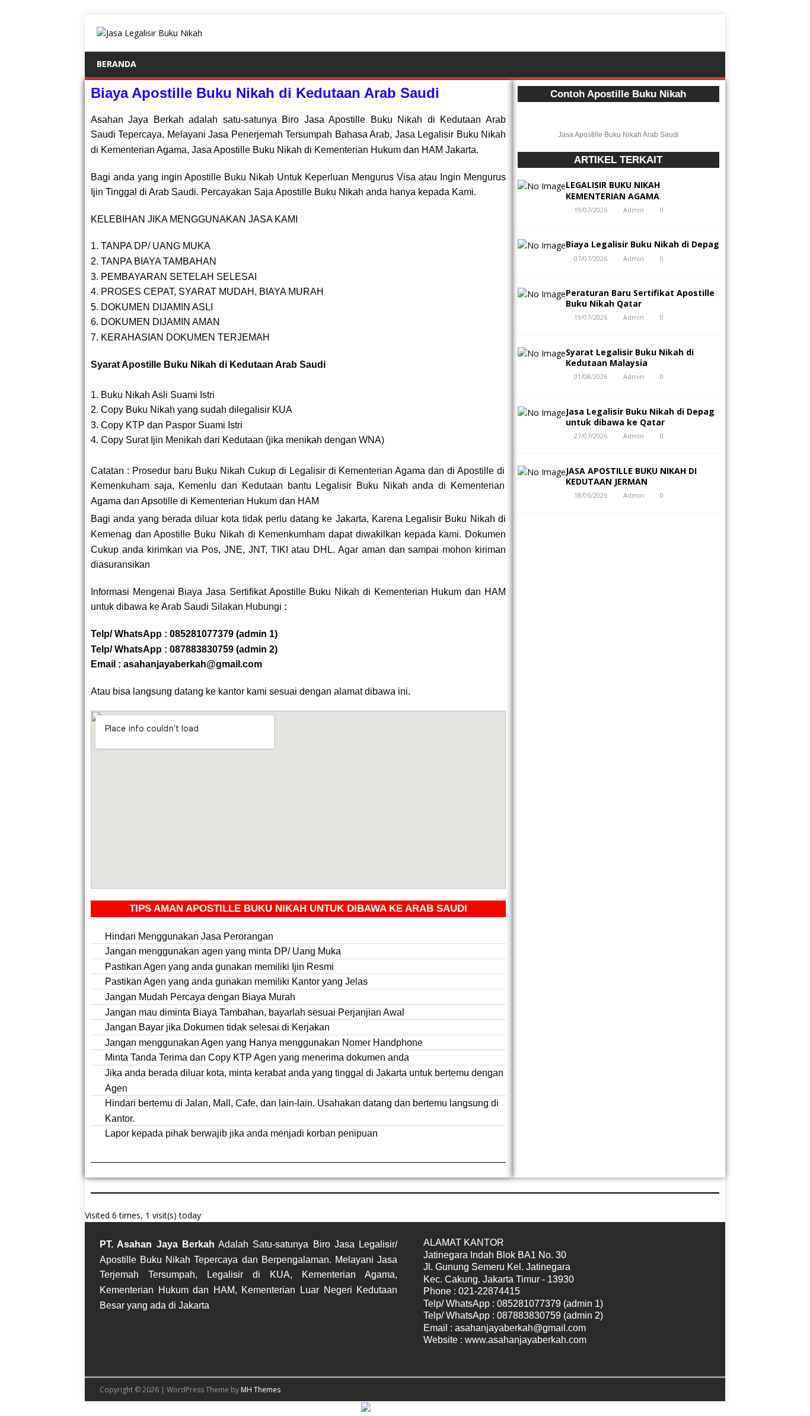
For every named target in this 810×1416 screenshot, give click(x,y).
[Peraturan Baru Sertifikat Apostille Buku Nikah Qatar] (542, 294)
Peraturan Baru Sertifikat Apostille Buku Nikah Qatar (640, 298)
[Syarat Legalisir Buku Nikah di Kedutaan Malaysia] (542, 353)
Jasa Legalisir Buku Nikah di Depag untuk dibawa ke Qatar (640, 417)
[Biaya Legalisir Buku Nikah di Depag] (542, 245)
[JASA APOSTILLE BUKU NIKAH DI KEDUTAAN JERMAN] (542, 472)
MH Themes (260, 1390)
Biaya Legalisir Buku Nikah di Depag (642, 244)
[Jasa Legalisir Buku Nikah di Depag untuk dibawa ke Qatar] (542, 412)
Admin (633, 209)
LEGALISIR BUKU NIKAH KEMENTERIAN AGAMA (613, 190)
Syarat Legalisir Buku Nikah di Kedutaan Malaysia (630, 357)
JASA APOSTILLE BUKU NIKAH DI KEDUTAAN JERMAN (631, 476)
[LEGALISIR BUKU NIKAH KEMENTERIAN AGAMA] (542, 186)
